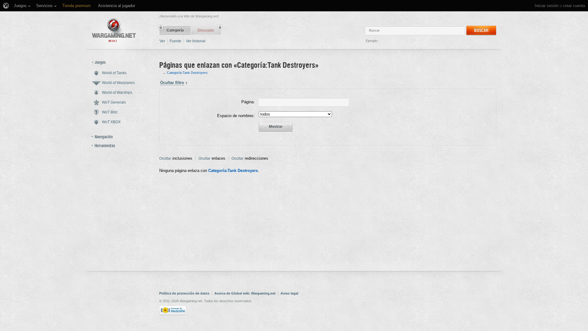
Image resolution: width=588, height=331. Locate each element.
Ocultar (165, 158)
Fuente (175, 41)
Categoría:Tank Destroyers (187, 72)
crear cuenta (574, 5)
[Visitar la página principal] (114, 30)
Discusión (206, 30)
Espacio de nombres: (236, 115)
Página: (248, 102)
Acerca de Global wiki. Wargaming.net (245, 293)
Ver (162, 41)
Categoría (175, 30)
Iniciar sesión (546, 5)
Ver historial (195, 41)
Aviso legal (289, 293)
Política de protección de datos (184, 293)
